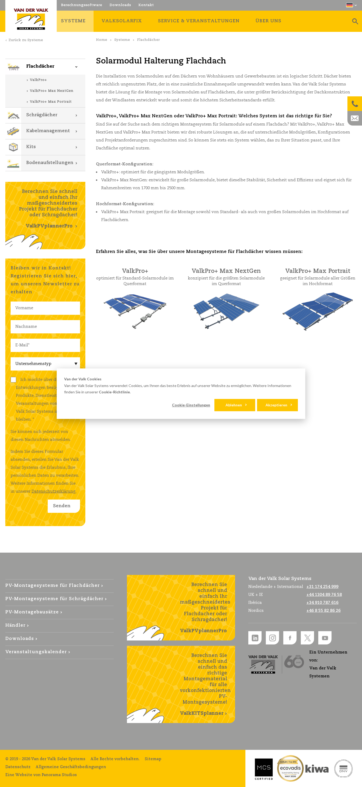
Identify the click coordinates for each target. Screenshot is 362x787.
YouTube (325, 637)
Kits (31, 147)
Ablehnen (234, 405)
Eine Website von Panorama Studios (41, 775)
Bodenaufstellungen (49, 163)
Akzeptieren (276, 405)
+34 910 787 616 (322, 603)
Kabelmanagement (48, 131)
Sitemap (153, 759)
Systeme (122, 40)
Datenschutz (17, 767)
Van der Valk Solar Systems (31, 19)
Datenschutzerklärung (54, 491)
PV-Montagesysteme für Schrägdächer (54, 599)
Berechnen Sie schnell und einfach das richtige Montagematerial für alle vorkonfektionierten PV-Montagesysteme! (205, 684)
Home (101, 40)
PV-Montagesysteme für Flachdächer (52, 585)
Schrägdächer (41, 115)
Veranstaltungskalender (36, 652)
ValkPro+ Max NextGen (51, 91)
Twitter (307, 637)
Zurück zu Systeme (25, 40)
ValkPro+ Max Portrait (51, 102)
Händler (15, 625)
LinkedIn (255, 637)
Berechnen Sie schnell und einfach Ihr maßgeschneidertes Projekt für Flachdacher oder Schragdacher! (48, 209)
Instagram (272, 637)
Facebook (290, 637)
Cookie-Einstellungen (191, 405)
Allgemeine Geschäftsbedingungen (71, 767)
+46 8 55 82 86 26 (323, 611)
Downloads (19, 639)
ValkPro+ (38, 80)
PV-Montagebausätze (32, 612)
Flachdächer (40, 66)
